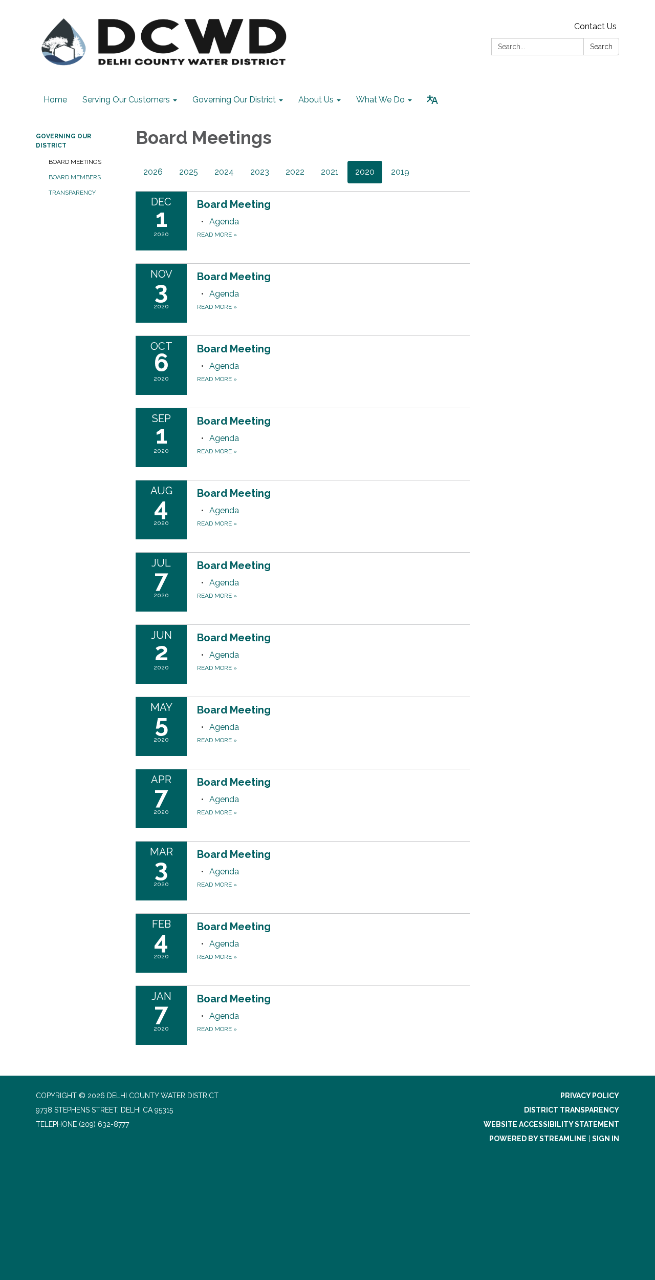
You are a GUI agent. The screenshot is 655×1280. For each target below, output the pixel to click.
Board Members (75, 177)
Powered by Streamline (537, 1139)
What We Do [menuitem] (380, 99)
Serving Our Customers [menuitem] (126, 99)
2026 (153, 172)
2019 (400, 172)
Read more (217, 234)
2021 (330, 172)
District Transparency (571, 1110)
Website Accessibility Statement (551, 1124)
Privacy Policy (589, 1096)
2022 (295, 172)
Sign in (605, 1139)
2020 (365, 172)
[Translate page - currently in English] (432, 100)
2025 (188, 172)
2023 (259, 172)
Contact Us (595, 26)
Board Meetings (75, 161)
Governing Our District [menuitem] (234, 99)
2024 (224, 172)
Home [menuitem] (55, 99)
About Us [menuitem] (316, 99)
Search (601, 47)
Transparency (72, 192)
